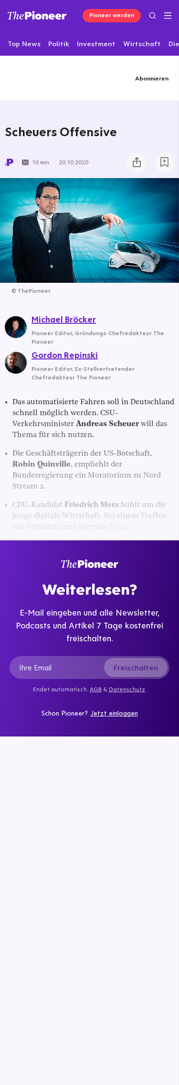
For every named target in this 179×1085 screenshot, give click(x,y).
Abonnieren (151, 78)
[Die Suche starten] (152, 15)
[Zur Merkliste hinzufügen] (164, 162)
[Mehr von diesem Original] (45, 77)
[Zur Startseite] (37, 15)
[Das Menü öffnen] (167, 15)
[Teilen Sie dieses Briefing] (136, 162)
